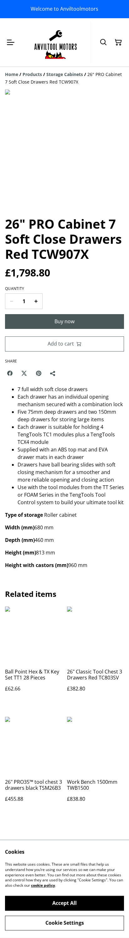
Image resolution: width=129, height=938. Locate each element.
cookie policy (43, 885)
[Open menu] (10, 42)
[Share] (53, 373)
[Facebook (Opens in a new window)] (9, 373)
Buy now (64, 321)
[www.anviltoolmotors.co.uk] (56, 42)
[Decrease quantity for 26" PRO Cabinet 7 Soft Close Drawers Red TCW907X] (11, 301)
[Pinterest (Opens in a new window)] (38, 373)
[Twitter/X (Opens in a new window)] (24, 373)
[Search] (103, 42)
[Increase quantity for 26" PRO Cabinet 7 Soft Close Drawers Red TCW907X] (36, 301)
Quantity (14, 288)
